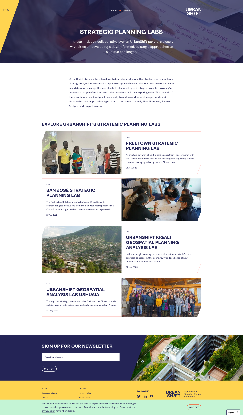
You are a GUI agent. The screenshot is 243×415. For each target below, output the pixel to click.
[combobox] (233, 412)
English (231, 412)
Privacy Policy (85, 393)
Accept (194, 407)
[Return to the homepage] (183, 394)
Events (45, 397)
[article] (121, 152)
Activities (127, 10)
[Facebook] (151, 396)
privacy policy (48, 411)
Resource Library (49, 393)
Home (114, 10)
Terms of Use (85, 397)
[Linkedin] (145, 396)
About (44, 388)
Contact (82, 388)
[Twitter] (138, 396)
